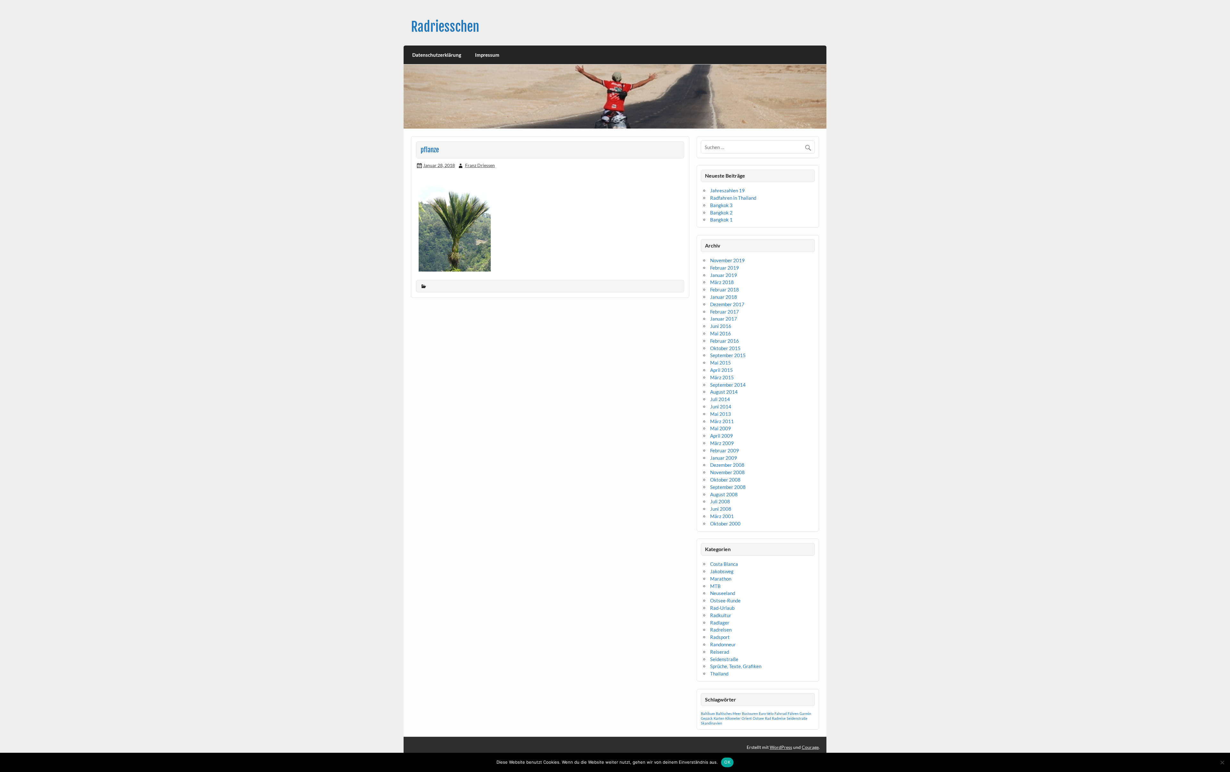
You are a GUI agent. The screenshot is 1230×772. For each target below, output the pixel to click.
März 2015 (722, 377)
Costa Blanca (724, 564)
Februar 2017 (724, 312)
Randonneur (723, 644)
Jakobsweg (722, 571)
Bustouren (750, 713)
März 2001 (722, 516)
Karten (719, 718)
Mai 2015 (720, 362)
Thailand (719, 673)
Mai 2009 (720, 428)
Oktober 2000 (725, 523)
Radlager (719, 622)
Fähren (793, 713)
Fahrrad (781, 713)
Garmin (805, 713)
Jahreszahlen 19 (727, 190)
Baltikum (708, 713)
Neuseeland (722, 593)
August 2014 (724, 392)
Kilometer (733, 718)
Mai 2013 (720, 414)
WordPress (781, 747)
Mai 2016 (720, 333)
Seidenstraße (724, 659)
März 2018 (722, 282)
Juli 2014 (720, 399)
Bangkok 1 (721, 219)
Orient (747, 718)
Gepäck (707, 718)
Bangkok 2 (721, 212)
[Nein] (1222, 762)
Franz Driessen (480, 165)
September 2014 (728, 385)
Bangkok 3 (721, 205)
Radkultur (720, 615)
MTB (715, 586)
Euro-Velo (766, 713)
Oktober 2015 (725, 348)
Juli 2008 (720, 501)
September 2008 (728, 487)
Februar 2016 (724, 341)
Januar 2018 (723, 297)
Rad (768, 718)
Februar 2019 (724, 268)
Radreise (779, 718)
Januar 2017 (723, 319)
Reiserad (719, 652)
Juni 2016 (720, 326)
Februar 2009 (724, 450)
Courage (810, 747)
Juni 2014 (720, 406)
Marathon (720, 579)
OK (727, 762)
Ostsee (758, 718)
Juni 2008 (720, 509)
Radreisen (721, 630)
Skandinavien (711, 723)
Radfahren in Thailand (733, 198)
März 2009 (722, 443)
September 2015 (728, 355)
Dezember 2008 (727, 465)
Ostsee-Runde (725, 600)
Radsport (720, 637)
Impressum (487, 55)
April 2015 (721, 370)
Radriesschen (445, 27)
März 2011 (722, 421)
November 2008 (727, 472)
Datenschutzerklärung (436, 55)
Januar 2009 (723, 458)
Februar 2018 (724, 289)
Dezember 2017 (727, 304)
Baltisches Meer (728, 713)
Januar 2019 (723, 275)
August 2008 (724, 494)
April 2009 (721, 436)
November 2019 (727, 260)
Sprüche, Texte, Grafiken (735, 666)
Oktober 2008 (725, 479)
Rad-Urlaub (722, 608)
